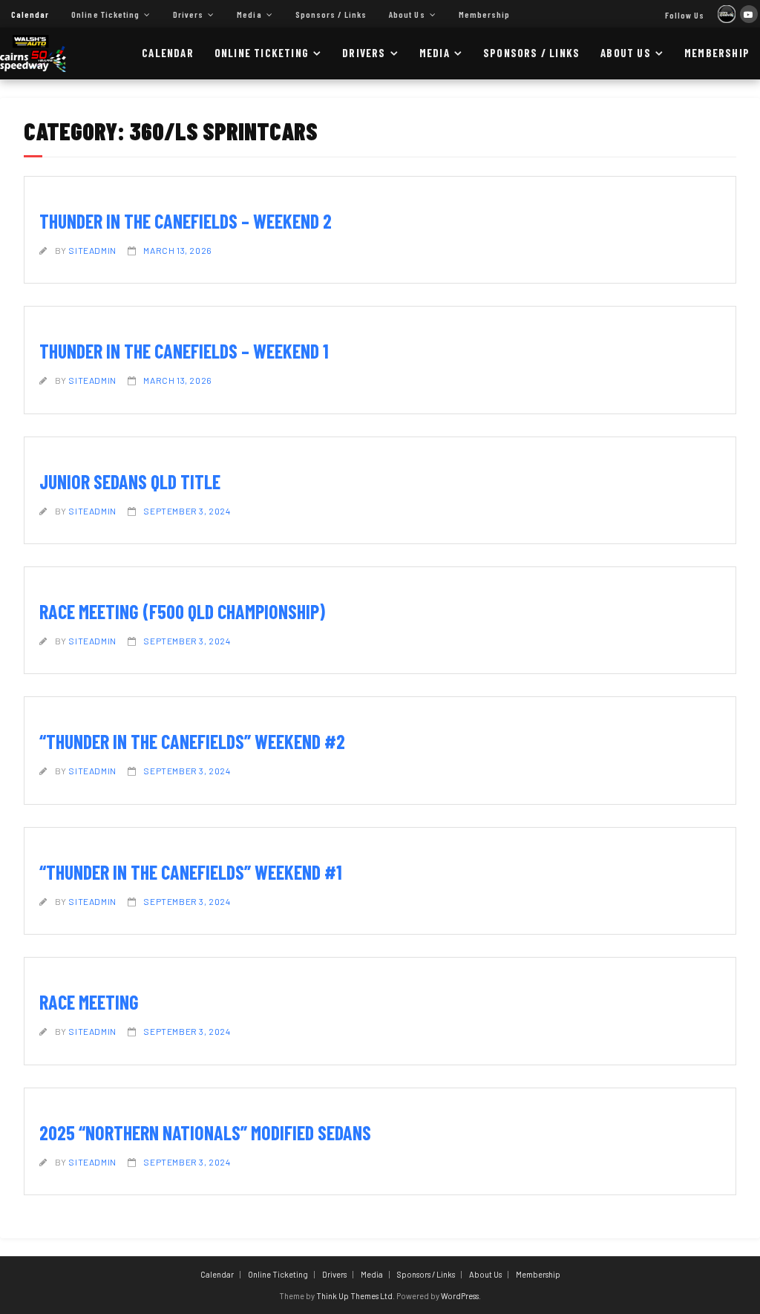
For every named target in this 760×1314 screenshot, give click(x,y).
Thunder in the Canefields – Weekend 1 (184, 350)
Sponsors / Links (331, 14)
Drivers (188, 14)
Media (249, 14)
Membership (484, 14)
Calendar (30, 14)
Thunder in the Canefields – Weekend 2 (185, 220)
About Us (407, 14)
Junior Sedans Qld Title (129, 481)
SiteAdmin (92, 250)
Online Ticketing (105, 14)
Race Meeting (89, 1001)
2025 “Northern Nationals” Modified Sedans (205, 1132)
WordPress (460, 1296)
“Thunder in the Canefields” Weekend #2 (192, 741)
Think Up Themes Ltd (354, 1296)
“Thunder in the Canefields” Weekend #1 (190, 871)
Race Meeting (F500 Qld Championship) (182, 611)
